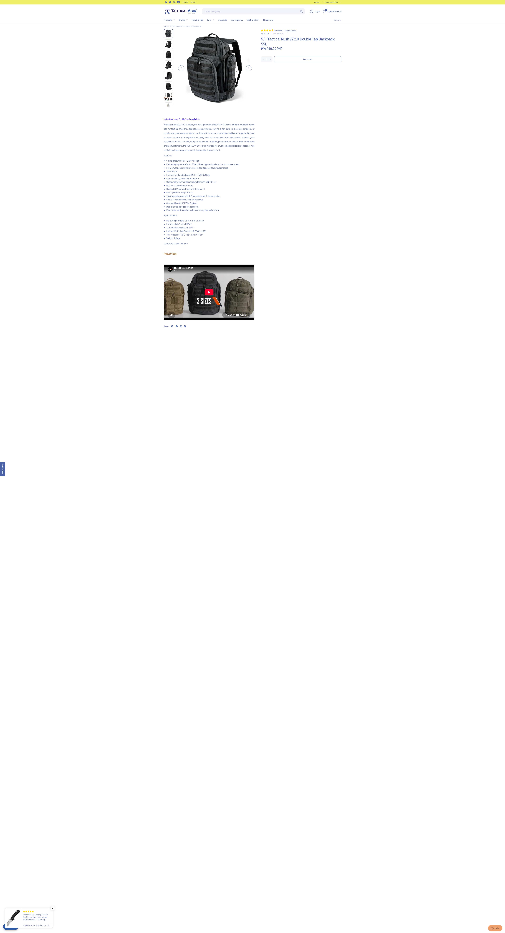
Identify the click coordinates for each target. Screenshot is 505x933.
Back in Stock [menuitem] (253, 20)
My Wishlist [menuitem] (268, 20)
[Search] (301, 11)
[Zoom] (249, 34)
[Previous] (181, 68)
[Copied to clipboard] (185, 326)
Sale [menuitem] (209, 20)
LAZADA (185, 2)
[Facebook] (166, 2)
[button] (267, 30)
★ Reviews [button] (2, 469)
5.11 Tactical (265, 33)
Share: (166, 326)
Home (166, 26)
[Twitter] (170, 2)
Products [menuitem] (168, 20)
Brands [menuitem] (182, 20)
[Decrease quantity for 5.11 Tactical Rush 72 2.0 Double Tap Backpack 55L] (263, 59)
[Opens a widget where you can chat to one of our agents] (495, 928)
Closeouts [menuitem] (222, 20)
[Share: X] (176, 326)
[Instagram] (174, 2)
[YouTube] (178, 2)
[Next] (249, 68)
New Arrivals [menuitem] (197, 20)
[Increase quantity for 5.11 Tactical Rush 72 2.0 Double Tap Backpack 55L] (270, 59)
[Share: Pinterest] (181, 326)
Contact (337, 20)
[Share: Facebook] (172, 326)
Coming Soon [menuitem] (237, 20)
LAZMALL (193, 2)
